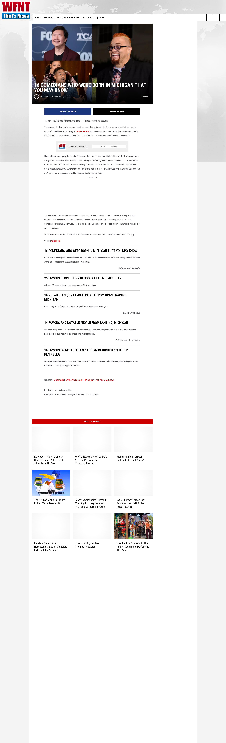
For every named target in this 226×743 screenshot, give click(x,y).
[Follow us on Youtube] (223, 17)
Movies (84, 394)
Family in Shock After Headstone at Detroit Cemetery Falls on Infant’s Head (50, 547)
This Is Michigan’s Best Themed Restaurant (87, 545)
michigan (69, 390)
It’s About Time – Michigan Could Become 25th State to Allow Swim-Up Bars (49, 460)
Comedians (60, 390)
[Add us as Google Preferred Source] (203, 17)
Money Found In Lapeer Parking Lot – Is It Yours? (130, 458)
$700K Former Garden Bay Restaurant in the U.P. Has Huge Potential (131, 503)
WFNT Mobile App (71, 18)
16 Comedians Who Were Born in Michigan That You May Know (83, 380)
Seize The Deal (89, 18)
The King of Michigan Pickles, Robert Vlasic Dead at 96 (50, 501)
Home (37, 18)
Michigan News (74, 394)
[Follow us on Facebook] (210, 17)
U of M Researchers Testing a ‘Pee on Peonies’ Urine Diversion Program (91, 460)
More (102, 18)
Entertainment (61, 394)
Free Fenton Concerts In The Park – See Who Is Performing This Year (133, 547)
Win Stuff (48, 18)
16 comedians (82, 131)
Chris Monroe (44, 97)
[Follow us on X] (216, 17)
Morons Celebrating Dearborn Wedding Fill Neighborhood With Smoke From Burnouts (91, 503)
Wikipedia (55, 241)
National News (94, 394)
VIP (58, 18)
